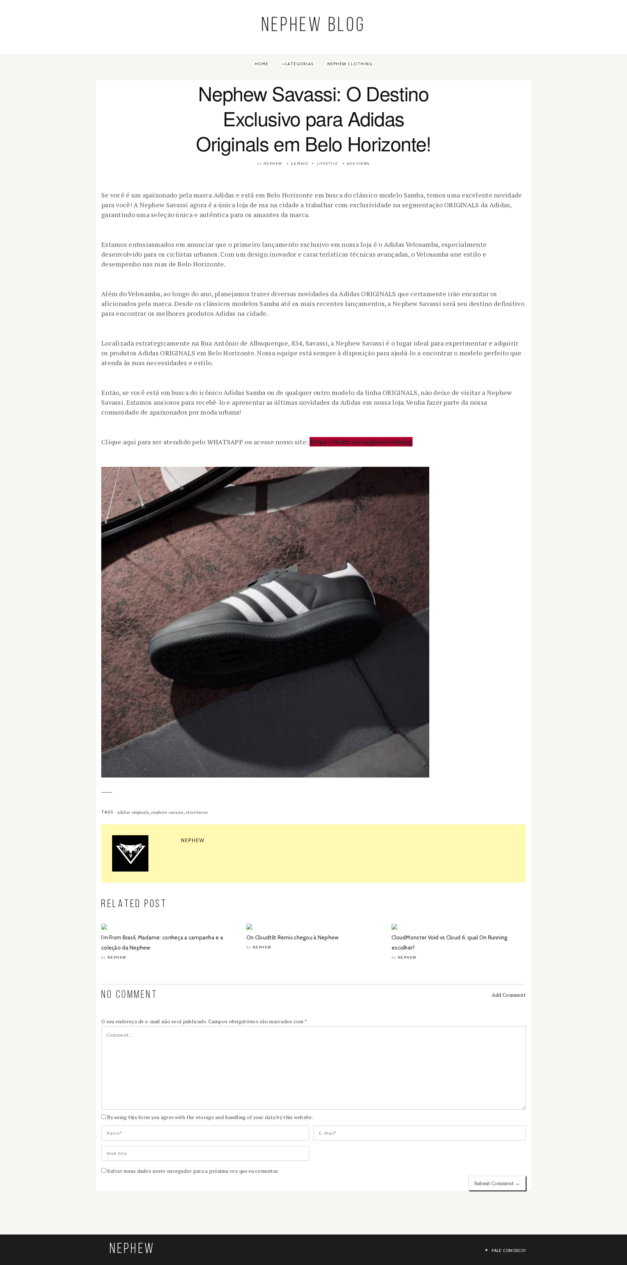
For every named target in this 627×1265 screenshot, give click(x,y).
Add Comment (509, 994)
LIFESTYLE (327, 163)
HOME (262, 63)
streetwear (197, 812)
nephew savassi (167, 812)
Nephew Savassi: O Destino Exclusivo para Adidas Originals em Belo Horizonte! (313, 118)
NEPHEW (132, 1249)
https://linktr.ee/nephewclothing (361, 441)
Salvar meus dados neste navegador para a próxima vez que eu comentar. (193, 1170)
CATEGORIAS (299, 63)
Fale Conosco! (509, 1250)
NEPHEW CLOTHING (350, 63)
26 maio (299, 163)
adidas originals (133, 812)
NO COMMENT (129, 995)
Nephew (272, 163)
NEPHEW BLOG (313, 26)
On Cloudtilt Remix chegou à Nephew (292, 937)
